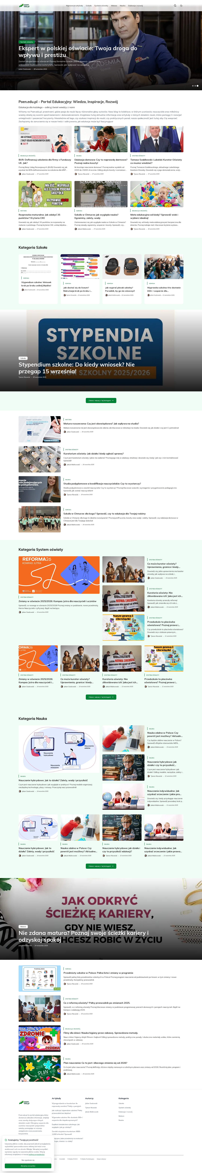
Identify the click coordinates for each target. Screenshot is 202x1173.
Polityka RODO (73, 1159)
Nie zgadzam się (28, 1160)
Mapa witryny (101, 1159)
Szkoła (89, 5)
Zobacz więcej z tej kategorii (100, 400)
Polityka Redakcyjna (87, 1159)
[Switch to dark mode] (181, 6)
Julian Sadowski (25, 69)
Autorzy (89, 1098)
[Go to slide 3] (197, 86)
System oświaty (101, 5)
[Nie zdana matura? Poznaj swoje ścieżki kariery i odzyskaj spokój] (101, 919)
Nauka (122, 5)
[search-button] (175, 5)
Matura (114, 5)
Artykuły (56, 1098)
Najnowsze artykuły (74, 5)
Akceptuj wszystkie (28, 1166)
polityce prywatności (36, 1154)
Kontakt (62, 1159)
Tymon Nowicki (24, 377)
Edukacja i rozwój (135, 5)
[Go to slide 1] (193, 86)
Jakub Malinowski (25, 945)
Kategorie (124, 1098)
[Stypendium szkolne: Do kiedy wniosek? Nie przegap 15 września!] (101, 350)
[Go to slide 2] (195, 86)
